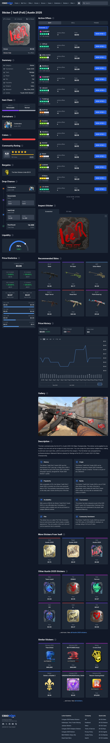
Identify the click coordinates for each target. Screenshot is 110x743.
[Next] (105, 416)
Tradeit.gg (45, 99)
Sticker (32, 65)
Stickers (65, 3)
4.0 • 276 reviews (45, 136)
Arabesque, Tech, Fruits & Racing (71, 722)
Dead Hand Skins (67, 738)
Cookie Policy (89, 735)
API (86, 719)
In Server (19, 19)
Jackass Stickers (66, 725)
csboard (44, 88)
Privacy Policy (89, 732)
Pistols (16, 3)
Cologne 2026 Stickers (68, 732)
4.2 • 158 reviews (44, 169)
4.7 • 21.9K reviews (45, 103)
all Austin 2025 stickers (79, 632)
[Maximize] (106, 216)
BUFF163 (45, 110)
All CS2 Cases (103, 725)
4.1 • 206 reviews (44, 60)
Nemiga (31, 72)
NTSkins (44, 176)
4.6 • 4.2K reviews (45, 70)
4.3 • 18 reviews (44, 92)
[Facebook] (10, 724)
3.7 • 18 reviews (44, 180)
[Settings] (79, 3)
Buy (49, 23)
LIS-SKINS (45, 187)
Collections (57, 3)
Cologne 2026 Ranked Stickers (70, 719)
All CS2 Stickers (103, 722)
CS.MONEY (46, 31)
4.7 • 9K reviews (44, 36)
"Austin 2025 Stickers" (27, 93)
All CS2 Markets (103, 735)
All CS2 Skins (102, 719)
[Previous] (41, 416)
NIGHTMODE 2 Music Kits (69, 735)
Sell (73, 23)
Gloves (43, 3)
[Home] (8, 3)
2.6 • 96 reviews (44, 114)
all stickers (78, 701)
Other (72, 3)
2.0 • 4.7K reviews (45, 158)
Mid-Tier (23, 3)
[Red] (18, 139)
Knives (36, 3)
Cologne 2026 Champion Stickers (71, 728)
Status (86, 725)
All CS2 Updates (103, 738)
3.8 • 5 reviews (44, 147)
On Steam (31, 19)
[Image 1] (72, 434)
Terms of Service (90, 728)
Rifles (30, 3)
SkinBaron (45, 66)
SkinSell (44, 143)
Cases (49, 3)
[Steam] (16, 724)
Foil (33, 79)
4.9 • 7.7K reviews (45, 191)
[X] (7, 724)
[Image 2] (74, 434)
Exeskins (45, 121)
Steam (44, 154)
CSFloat (44, 44)
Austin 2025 (30, 69)
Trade (96, 23)
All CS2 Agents (103, 732)
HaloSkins (45, 132)
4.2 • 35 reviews (44, 125)
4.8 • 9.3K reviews (45, 49)
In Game (7, 19)
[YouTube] (13, 724)
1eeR (32, 76)
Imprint (87, 738)
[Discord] (4, 724)
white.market (46, 55)
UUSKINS (45, 165)
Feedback (88, 722)
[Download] (41, 433)
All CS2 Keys (102, 728)
